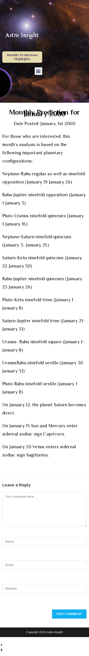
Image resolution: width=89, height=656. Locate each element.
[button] (38, 71)
